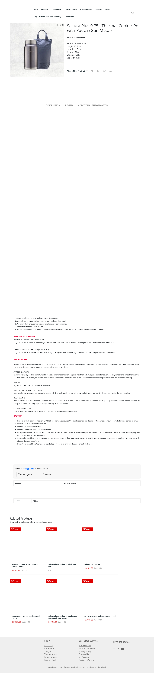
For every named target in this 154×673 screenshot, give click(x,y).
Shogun (47, 651)
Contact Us (84, 654)
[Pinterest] (99, 71)
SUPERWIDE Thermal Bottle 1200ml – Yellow (26, 617)
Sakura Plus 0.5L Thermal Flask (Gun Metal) (62, 565)
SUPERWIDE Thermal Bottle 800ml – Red (100, 616)
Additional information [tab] (93, 105)
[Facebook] (87, 71)
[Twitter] (93, 71)
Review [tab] (69, 105)
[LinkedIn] (111, 71)
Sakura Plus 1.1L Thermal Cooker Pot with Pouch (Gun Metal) (62, 617)
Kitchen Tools (50, 660)
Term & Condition (87, 648)
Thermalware (50, 654)
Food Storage (50, 657)
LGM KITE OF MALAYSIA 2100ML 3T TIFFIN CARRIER (25, 565)
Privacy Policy (85, 651)
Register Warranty (87, 660)
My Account (84, 657)
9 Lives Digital (101, 667)
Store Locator (85, 645)
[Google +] (105, 71)
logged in (29, 468)
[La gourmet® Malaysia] (22, 11)
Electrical (48, 645)
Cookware (49, 648)
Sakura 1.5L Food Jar (92, 564)
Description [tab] (53, 105)
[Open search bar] (133, 13)
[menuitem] (36, 9)
